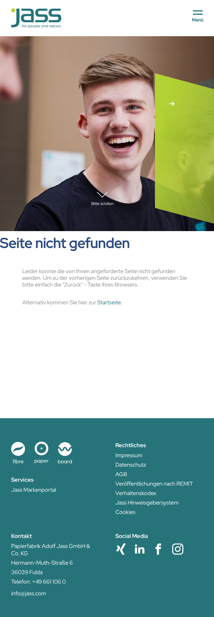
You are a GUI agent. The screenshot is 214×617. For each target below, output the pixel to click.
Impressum (128, 455)
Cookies (125, 512)
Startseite (109, 302)
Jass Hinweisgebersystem (147, 502)
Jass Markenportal (33, 489)
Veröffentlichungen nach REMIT (154, 483)
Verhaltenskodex (135, 493)
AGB (121, 474)
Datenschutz (130, 464)
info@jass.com (28, 593)
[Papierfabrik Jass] (36, 18)
